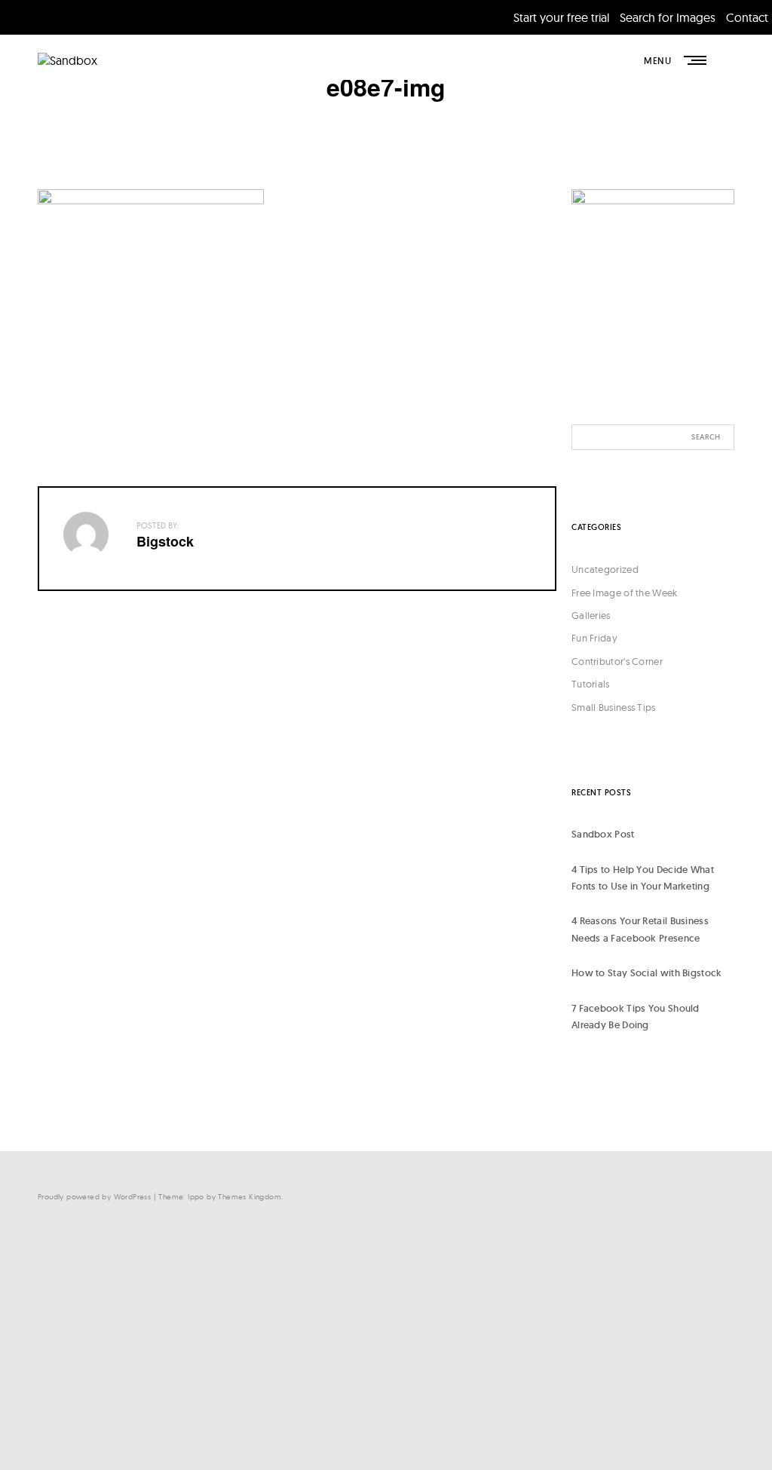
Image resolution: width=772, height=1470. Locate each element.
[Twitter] (583, 1297)
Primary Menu (697, 60)
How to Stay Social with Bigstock (646, 972)
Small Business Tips (613, 707)
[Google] (583, 1421)
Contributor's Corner (617, 661)
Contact (747, 17)
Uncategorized (605, 569)
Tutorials (590, 684)
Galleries (591, 615)
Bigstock (165, 541)
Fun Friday (594, 638)
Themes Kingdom (249, 1197)
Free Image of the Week (624, 592)
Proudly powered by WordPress (94, 1197)
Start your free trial (561, 17)
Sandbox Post (603, 834)
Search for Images (667, 17)
